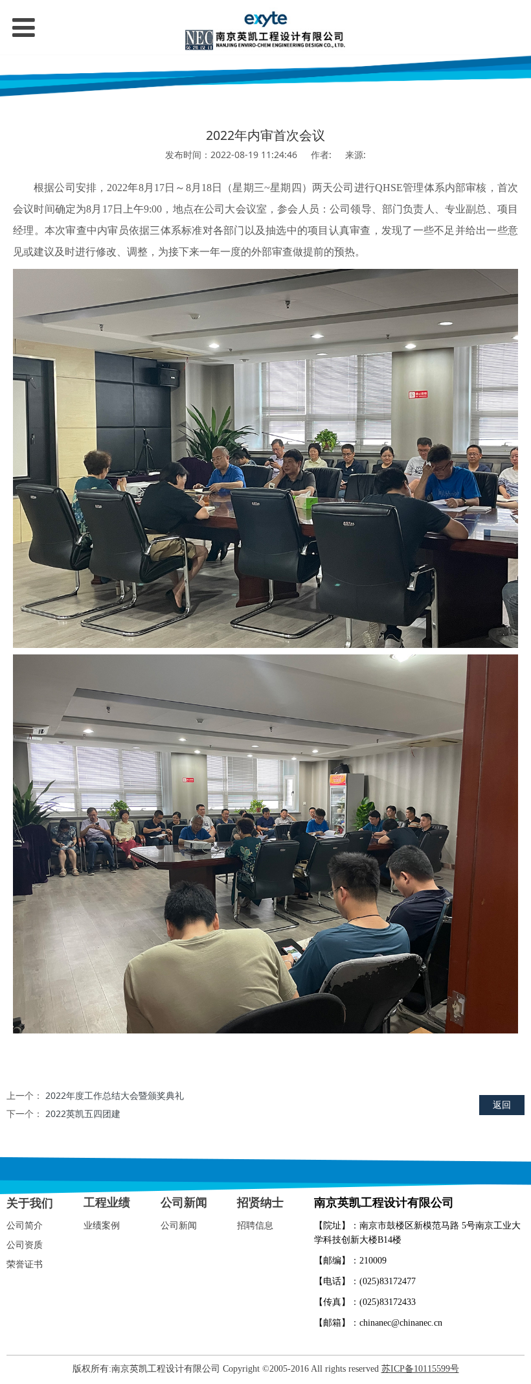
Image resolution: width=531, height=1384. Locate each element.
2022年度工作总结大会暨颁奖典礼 (114, 1095)
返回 (502, 1104)
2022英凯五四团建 (82, 1113)
